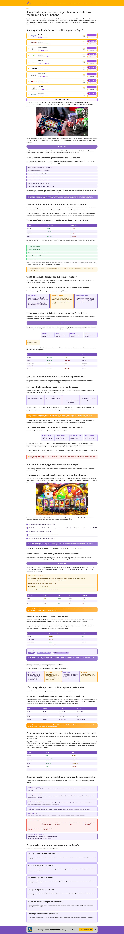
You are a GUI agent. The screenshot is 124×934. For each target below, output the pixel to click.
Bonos (91, 2)
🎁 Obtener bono (92, 34)
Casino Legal (53, 2)
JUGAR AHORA (62, 146)
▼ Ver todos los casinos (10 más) (62, 99)
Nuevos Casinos (44, 2)
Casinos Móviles (72, 2)
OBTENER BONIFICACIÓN (86, 929)
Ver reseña (92, 37)
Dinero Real (63, 2)
